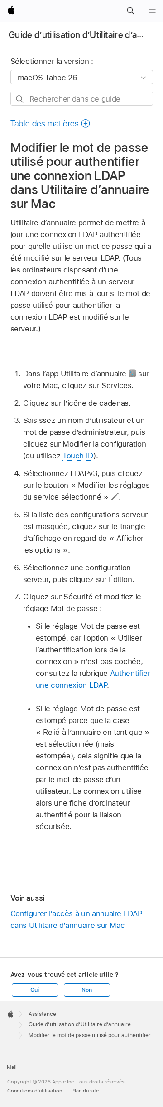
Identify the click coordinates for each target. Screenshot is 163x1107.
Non (86, 990)
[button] (130, 11)
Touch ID (77, 455)
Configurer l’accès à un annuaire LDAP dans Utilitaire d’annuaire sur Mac (76, 919)
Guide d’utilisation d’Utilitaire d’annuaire (80, 1024)
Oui (34, 990)
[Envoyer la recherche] (20, 99)
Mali (12, 1067)
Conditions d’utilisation (34, 1091)
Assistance (42, 1014)
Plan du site (85, 1091)
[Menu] (152, 11)
